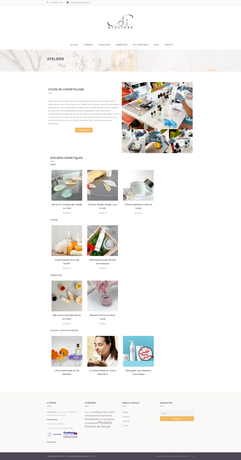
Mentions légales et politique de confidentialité (172, 456)
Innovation (92, 419)
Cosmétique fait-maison (102, 412)
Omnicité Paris (52, 419)
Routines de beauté (97, 426)
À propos (88, 45)
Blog (156, 45)
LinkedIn (125, 412)
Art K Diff (92, 456)
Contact (168, 45)
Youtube (125, 425)
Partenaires (51, 442)
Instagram (126, 417)
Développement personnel (98, 415)
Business (87, 412)
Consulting (104, 45)
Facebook (125, 421)
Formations (121, 45)
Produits (105, 422)
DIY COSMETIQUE (140, 45)
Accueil (74, 45)
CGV (192, 456)
